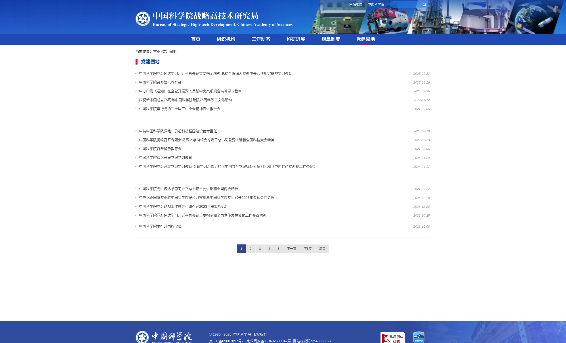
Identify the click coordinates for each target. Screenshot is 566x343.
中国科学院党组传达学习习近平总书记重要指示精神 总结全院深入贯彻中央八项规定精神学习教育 (215, 73)
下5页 (308, 248)
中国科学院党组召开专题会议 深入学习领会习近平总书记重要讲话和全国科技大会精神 (206, 140)
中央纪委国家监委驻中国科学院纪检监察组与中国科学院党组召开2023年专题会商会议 (206, 198)
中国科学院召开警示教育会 (160, 82)
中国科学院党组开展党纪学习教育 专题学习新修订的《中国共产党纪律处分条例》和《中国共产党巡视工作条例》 (228, 166)
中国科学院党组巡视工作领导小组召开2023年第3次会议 (183, 206)
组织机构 (226, 39)
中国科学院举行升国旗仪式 (160, 226)
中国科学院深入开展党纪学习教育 (165, 158)
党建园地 (365, 39)
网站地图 (357, 4)
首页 (195, 39)
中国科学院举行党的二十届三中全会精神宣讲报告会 (179, 109)
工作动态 (261, 39)
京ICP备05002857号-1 (227, 341)
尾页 (322, 248)
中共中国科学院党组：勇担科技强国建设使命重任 (178, 131)
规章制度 (330, 39)
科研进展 (296, 39)
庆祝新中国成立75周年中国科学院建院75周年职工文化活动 (185, 100)
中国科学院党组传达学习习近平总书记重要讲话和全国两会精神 (188, 189)
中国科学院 (376, 4)
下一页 (291, 248)
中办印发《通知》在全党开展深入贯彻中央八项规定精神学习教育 (190, 91)
